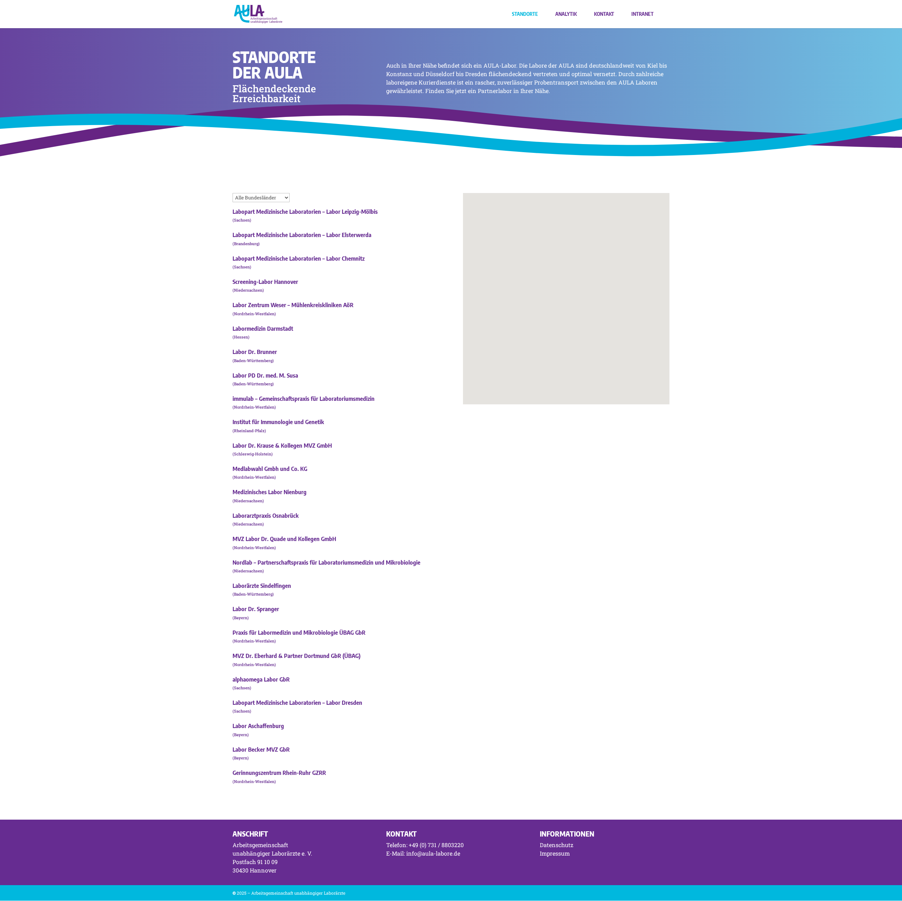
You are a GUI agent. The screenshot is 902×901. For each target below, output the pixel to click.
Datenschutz (556, 845)
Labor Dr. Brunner (255, 351)
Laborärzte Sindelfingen (262, 585)
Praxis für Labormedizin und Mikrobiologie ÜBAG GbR (299, 632)
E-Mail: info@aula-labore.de (423, 853)
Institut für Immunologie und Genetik (278, 421)
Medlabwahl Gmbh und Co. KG (270, 468)
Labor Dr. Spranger (256, 609)
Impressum (555, 853)
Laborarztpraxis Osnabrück (266, 515)
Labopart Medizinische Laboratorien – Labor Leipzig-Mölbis (305, 211)
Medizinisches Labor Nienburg (270, 492)
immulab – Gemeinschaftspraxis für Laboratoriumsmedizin (304, 398)
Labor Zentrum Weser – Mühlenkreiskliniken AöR (293, 305)
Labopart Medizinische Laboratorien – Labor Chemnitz (299, 258)
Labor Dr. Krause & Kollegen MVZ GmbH (282, 445)
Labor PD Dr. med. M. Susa (265, 375)
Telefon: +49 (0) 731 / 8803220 (425, 845)
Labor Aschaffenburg (258, 725)
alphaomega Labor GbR (261, 679)
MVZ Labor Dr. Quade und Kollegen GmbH (284, 538)
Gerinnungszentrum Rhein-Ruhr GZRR (279, 772)
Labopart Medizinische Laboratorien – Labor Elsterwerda (302, 234)
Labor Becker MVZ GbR (261, 749)
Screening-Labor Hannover (265, 281)
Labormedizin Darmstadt (263, 328)
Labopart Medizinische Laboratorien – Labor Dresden (297, 702)
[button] (606, 292)
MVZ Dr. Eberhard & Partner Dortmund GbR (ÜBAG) (296, 655)
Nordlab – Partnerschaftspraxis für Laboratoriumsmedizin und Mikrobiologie (326, 562)
